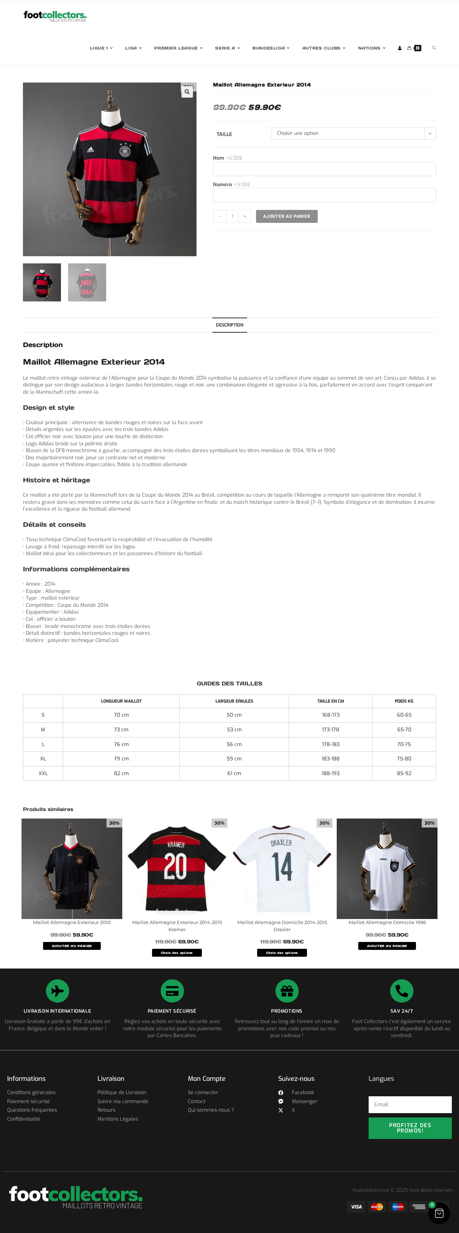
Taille (224, 134)
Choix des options (177, 953)
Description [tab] (229, 325)
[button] (187, 92)
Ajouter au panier (287, 216)
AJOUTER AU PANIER (72, 946)
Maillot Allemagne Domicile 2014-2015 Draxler (282, 925)
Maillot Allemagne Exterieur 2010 (72, 922)
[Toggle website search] (434, 48)
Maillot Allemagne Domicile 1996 (387, 922)
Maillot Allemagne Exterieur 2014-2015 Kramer (177, 925)
